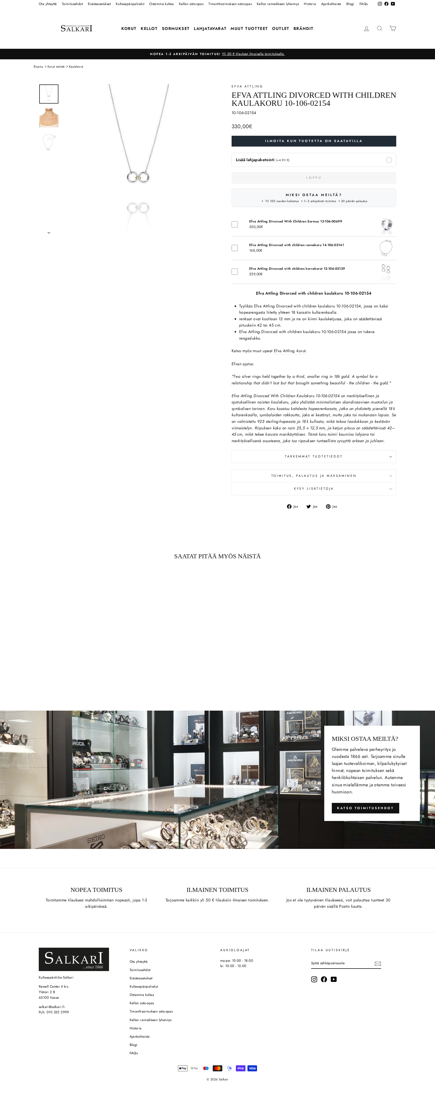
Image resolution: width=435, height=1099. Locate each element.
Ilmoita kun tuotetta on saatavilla (314, 141)
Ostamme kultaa (161, 3)
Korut (129, 28)
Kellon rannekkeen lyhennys (278, 3)
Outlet (280, 28)
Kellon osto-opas (191, 3)
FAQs (363, 3)
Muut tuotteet (249, 28)
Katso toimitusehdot (365, 808)
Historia (310, 3)
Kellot (149, 28)
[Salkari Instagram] (314, 979)
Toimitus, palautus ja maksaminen (314, 475)
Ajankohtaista (331, 3)
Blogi (350, 3)
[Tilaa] (378, 963)
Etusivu (38, 66)
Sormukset (176, 28)
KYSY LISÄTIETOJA (314, 488)
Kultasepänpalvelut (130, 3)
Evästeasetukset (99, 3)
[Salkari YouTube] (334, 979)
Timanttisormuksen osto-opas (230, 3)
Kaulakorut (76, 66)
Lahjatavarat (210, 28)
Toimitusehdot (72, 3)
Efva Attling (247, 86)
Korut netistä (56, 66)
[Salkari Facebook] (324, 979)
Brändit (304, 28)
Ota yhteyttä (48, 3)
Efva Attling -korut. (290, 351)
